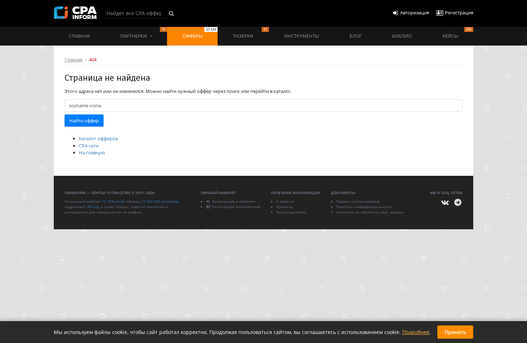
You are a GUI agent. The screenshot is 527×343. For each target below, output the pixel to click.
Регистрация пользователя (236, 206)
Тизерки (250, 33)
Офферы (199, 33)
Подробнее (415, 332)
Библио (402, 36)
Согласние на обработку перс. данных (370, 212)
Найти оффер (84, 120)
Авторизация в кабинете (234, 201)
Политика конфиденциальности (364, 206)
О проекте (285, 201)
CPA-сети (89, 145)
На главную (92, 152)
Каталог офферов (98, 138)
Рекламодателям (291, 212)
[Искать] (171, 13)
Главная (79, 36)
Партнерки (142, 33)
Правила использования (358, 201)
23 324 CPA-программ (160, 201)
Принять (455, 332)
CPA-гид (92, 206)
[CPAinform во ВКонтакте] (445, 202)
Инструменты (301, 36)
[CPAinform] (75, 12)
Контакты (284, 206)
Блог (356, 36)
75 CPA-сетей (113, 201)
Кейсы (456, 33)
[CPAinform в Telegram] (457, 202)
